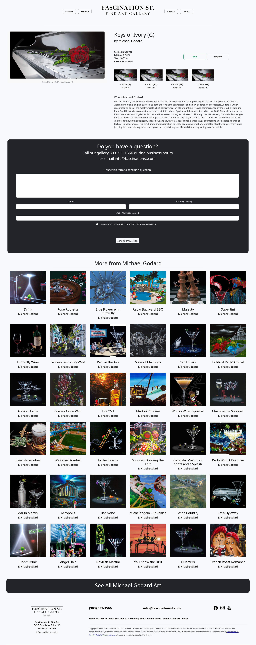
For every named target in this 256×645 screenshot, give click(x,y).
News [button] (187, 11)
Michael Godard (130, 41)
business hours (160, 152)
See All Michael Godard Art (128, 585)
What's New (154, 618)
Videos (166, 618)
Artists (100, 618)
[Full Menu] (128, 10)
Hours (185, 618)
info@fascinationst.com (135, 158)
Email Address (127, 212)
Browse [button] (85, 11)
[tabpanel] (178, 101)
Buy (195, 56)
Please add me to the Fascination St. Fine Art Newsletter (129, 224)
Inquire (218, 56)
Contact (176, 618)
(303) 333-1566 (100, 608)
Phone (184, 201)
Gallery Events (139, 618)
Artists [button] (69, 11)
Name (71, 201)
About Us (124, 618)
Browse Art (112, 618)
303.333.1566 (121, 152)
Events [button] (171, 11)
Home (92, 618)
